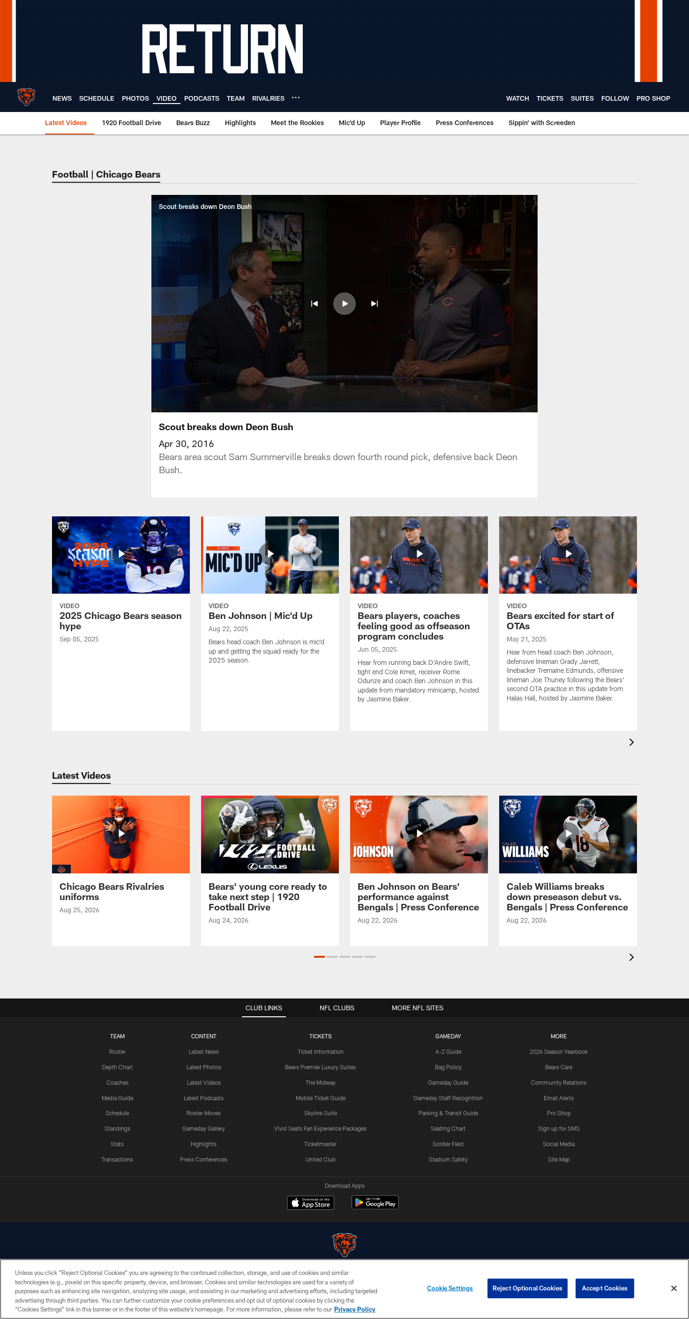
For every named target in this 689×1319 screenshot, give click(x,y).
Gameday (448, 1036)
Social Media (559, 1143)
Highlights (204, 1143)
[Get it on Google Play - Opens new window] (375, 1207)
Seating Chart (448, 1128)
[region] (344, 1289)
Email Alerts (559, 1098)
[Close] (674, 1288)
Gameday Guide (448, 1082)
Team (117, 1036)
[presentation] (633, 743)
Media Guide (117, 1098)
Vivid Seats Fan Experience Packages (320, 1128)
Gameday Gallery (203, 1128)
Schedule (117, 1113)
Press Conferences (203, 1159)
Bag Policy (448, 1067)
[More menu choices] (296, 97)
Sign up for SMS (559, 1128)
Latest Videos (204, 1082)
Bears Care (558, 1067)
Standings (117, 1128)
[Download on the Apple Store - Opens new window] (310, 1204)
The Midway (321, 1082)
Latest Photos (204, 1067)
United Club (321, 1159)
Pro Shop (559, 1113)
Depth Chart (117, 1067)
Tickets (320, 1036)
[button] (314, 303)
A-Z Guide (448, 1051)
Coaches (117, 1082)
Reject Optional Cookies (527, 1288)
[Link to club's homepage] (26, 97)
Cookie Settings (450, 1288)
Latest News (204, 1051)
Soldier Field (448, 1143)
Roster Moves (204, 1113)
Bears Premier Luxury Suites (320, 1067)
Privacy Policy (354, 1309)
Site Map (559, 1159)
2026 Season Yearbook (559, 1051)
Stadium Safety (448, 1159)
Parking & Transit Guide (448, 1113)
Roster (117, 1051)
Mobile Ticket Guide (320, 1098)
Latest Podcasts (204, 1098)
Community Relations (558, 1082)
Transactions (117, 1159)
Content (204, 1036)
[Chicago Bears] (344, 1246)
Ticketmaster (320, 1143)
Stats (117, 1143)
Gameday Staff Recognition (448, 1098)
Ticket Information (321, 1051)
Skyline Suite (320, 1113)
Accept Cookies (605, 1288)
